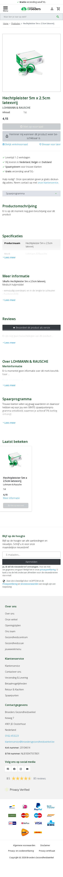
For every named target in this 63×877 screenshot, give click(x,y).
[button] (15, 144)
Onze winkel (11, 619)
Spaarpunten (12, 695)
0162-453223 (12, 735)
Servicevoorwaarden (29, 584)
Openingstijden (13, 625)
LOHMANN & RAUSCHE (16, 107)
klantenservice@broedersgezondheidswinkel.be (29, 741)
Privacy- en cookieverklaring (21, 850)
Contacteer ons (13, 671)
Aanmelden (31, 561)
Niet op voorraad (31, 126)
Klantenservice (12, 665)
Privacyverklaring (9, 584)
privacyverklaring (48, 569)
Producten (15, 23)
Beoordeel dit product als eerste (31, 327)
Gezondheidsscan (14, 643)
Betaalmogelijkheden (16, 683)
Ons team (10, 631)
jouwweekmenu (13, 649)
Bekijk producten (13, 380)
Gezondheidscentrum (16, 637)
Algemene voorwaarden (24, 845)
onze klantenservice (48, 182)
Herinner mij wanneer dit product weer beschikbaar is (31, 136)
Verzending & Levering (16, 677)
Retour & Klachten (14, 689)
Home (5, 23)
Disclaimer (45, 845)
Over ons (9, 613)
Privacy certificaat (47, 850)
